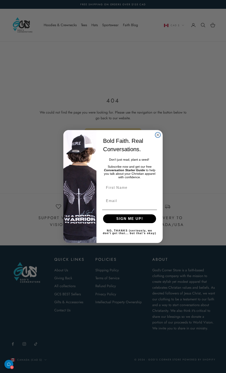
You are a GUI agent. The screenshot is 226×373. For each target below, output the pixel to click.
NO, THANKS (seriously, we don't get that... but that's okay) (129, 232)
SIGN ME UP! (129, 218)
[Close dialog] (157, 135)
